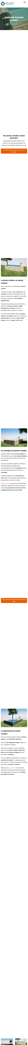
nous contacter (12, 768)
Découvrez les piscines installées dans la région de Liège (14, 600)
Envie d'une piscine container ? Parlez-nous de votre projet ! (14, 151)
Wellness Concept (5, 483)
